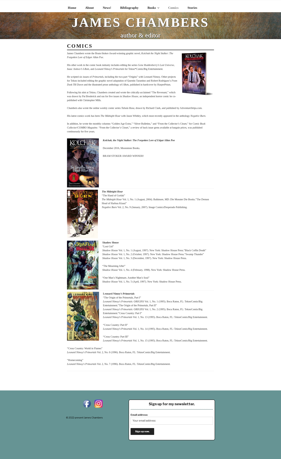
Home (72, 7)
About (89, 7)
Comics (173, 7)
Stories (192, 7)
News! (107, 7)
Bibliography (129, 7)
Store (71, 19)
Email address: (139, 414)
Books (151, 7)
